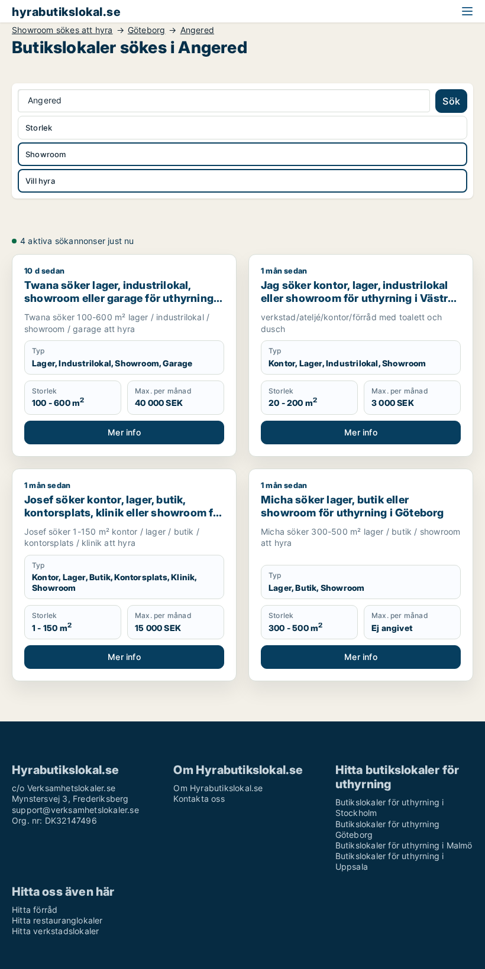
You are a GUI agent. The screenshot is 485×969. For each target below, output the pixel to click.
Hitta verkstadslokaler (55, 931)
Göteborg (147, 30)
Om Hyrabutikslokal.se (218, 788)
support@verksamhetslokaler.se (75, 810)
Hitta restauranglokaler (57, 920)
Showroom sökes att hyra (62, 30)
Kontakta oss (198, 799)
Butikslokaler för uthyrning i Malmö (404, 845)
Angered (197, 30)
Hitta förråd (34, 910)
